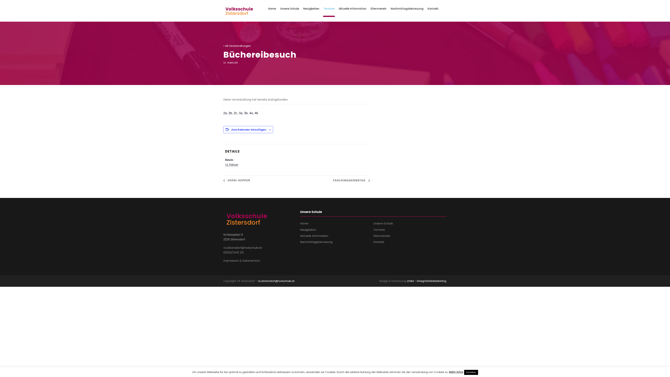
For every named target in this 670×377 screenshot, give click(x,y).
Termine (328, 8)
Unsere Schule (289, 8)
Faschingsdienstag (350, 180)
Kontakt (433, 8)
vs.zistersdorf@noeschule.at (242, 248)
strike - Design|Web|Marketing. (427, 281)
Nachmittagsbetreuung (407, 8)
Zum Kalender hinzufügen (248, 129)
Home (272, 8)
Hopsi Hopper (238, 180)
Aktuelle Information (352, 8)
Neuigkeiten (311, 8)
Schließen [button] (471, 372)
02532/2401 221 (233, 252)
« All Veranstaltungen (237, 46)
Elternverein (378, 8)
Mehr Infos (456, 372)
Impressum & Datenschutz (241, 261)
